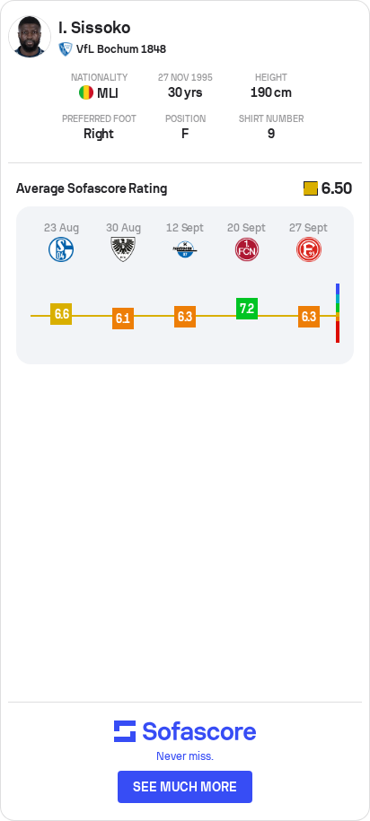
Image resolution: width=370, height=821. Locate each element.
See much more (185, 787)
